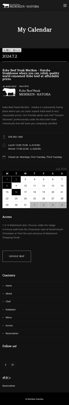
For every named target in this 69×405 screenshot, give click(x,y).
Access (9, 325)
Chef (8, 301)
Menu (9, 317)
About (9, 293)
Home (9, 285)
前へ (8, 50)
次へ (15, 50)
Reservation (12, 333)
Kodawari (11, 309)
